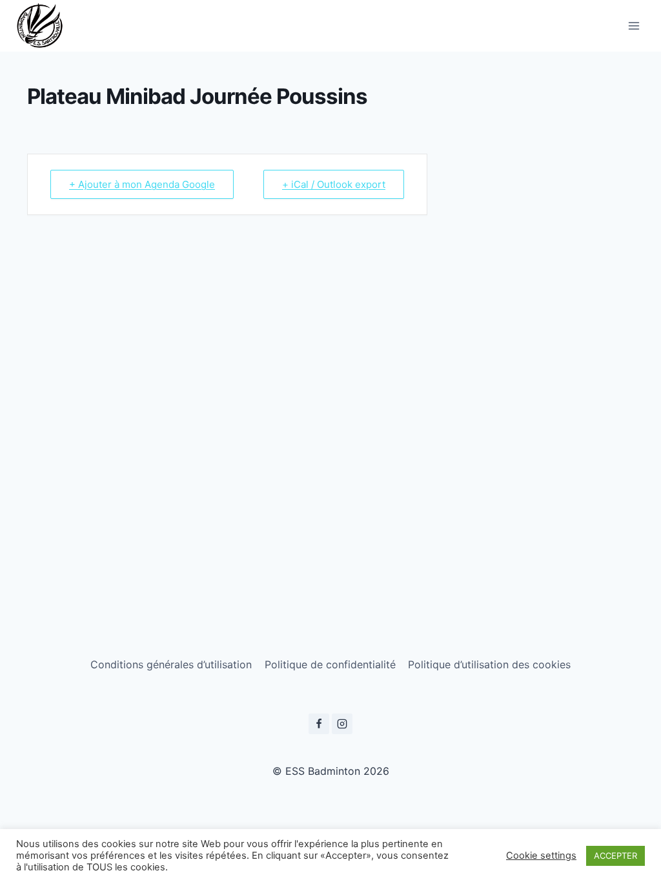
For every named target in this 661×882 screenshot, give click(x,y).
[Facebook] (319, 723)
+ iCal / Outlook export (333, 184)
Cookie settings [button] (541, 855)
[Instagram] (342, 723)
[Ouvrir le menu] (634, 25)
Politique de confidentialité (330, 664)
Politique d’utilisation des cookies (489, 664)
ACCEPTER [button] (615, 855)
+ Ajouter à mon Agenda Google (142, 184)
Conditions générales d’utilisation (171, 664)
